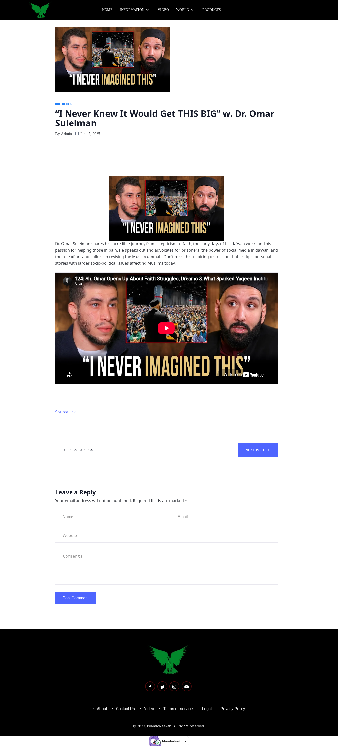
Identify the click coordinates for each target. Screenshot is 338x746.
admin (66, 134)
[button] (288, 9)
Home (107, 10)
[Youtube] (187, 686)
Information (132, 10)
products (211, 10)
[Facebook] (150, 686)
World (182, 10)
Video (163, 10)
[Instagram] (174, 686)
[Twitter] (162, 686)
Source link (65, 412)
